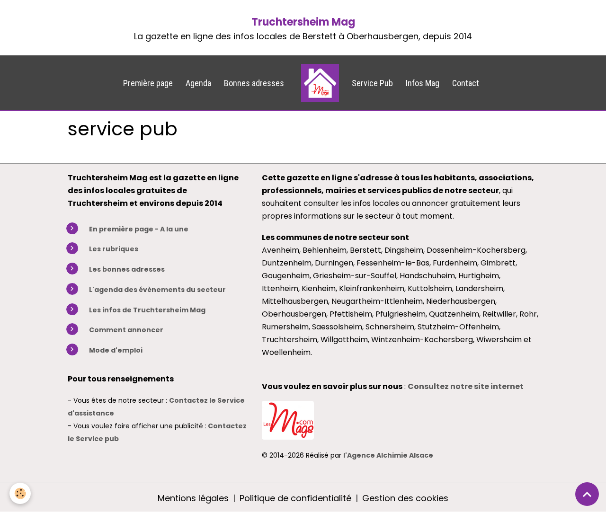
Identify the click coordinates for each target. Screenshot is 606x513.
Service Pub (372, 83)
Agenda (198, 83)
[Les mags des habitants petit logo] (288, 419)
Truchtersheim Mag (303, 22)
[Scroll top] (587, 494)
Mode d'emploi (116, 350)
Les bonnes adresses (127, 269)
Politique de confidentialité (295, 498)
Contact (465, 83)
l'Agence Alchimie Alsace (388, 455)
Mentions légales (193, 498)
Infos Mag (422, 83)
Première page (148, 83)
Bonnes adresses (254, 83)
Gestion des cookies (405, 498)
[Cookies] (20, 493)
